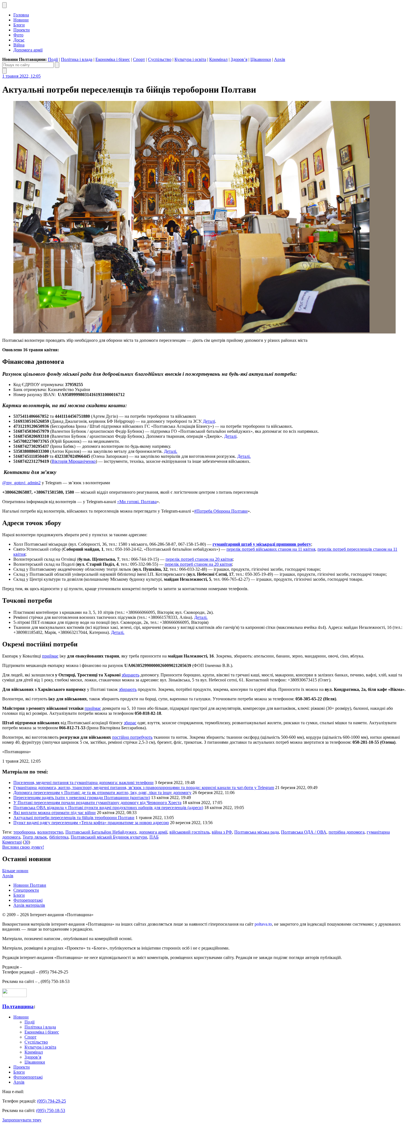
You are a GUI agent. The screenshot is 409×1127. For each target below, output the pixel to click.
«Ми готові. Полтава (137, 501)
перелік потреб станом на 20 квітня (199, 559)
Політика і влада (76, 59)
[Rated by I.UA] (14, 995)
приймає (50, 656)
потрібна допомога (346, 832)
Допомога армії (28, 50)
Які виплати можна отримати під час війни (54, 812)
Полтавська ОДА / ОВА (303, 832)
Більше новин (15, 870)
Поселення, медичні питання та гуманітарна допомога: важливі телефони (83, 782)
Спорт (139, 59)
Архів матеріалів (29, 905)
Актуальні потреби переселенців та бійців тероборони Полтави (73, 817)
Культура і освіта (190, 59)
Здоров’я (239, 59)
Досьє (18, 40)
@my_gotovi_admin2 (21, 482)
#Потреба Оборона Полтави (221, 511)
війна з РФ (222, 832)
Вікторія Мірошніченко (73, 461)
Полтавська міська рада (256, 832)
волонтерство (50, 832)
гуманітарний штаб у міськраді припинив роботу (262, 544)
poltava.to (263, 924)
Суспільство (159, 59)
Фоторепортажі (28, 900)
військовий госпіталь (189, 832)
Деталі (209, 421)
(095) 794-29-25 (51, 1101)
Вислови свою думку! (23, 847)
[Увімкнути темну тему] (4, 5)
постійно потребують (132, 737)
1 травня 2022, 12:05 (21, 76)
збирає (130, 722)
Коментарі (12, 842)
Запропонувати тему (21, 1120)
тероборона (24, 832)
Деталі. (170, 451)
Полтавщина (18, 1006)
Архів (279, 59)
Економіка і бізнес (112, 59)
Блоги (19, 25)
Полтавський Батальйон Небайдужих (101, 832)
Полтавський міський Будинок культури (109, 837)
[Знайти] (57, 65)
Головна (21, 15)
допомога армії (153, 832)
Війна (18, 45)
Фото (18, 35)
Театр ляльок (35, 837)
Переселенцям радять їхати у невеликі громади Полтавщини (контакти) (81, 797)
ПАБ (154, 837)
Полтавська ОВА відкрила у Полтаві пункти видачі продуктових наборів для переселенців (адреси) (108, 807)
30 (26, 842)
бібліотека (58, 837)
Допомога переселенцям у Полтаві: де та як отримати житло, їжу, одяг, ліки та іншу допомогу (102, 792)
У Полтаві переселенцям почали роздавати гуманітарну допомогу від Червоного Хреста (97, 802)
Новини (21, 20)
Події (53, 59)
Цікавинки (260, 59)
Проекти (21, 30)
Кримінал (218, 59)
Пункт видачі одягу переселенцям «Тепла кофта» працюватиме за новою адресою (91, 822)
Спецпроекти (26, 890)
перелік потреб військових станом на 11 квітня (270, 549)
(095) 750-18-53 (50, 1110)
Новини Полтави (29, 885)
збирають (130, 675)
